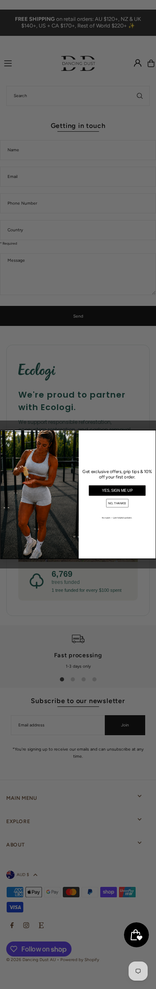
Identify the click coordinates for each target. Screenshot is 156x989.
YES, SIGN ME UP (117, 491)
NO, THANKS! (117, 503)
